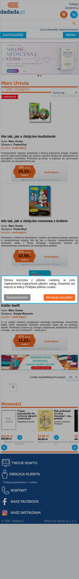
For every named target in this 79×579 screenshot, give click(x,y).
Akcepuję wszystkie (59, 297)
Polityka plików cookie (40, 287)
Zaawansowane (17, 297)
